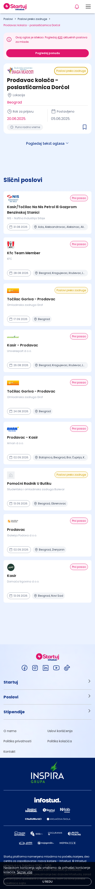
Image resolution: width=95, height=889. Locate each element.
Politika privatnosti (17, 741)
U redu (47, 881)
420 (60, 37)
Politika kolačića (60, 741)
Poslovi (8, 19)
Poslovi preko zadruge (32, 19)
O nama (10, 731)
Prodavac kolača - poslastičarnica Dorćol (32, 25)
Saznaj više (24, 872)
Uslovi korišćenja (60, 731)
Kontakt (9, 751)
